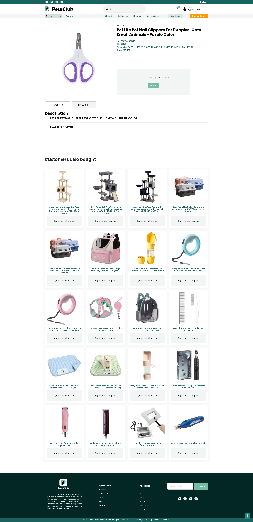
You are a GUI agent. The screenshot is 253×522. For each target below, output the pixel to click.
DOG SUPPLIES (147, 47)
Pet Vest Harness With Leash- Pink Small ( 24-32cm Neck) (106, 329)
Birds (142, 497)
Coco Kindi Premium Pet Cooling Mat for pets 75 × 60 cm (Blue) (64, 386)
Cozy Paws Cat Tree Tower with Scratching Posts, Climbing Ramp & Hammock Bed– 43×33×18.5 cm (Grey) (106, 210)
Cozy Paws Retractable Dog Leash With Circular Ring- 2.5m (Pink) (64, 329)
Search (201, 486)
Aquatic (143, 501)
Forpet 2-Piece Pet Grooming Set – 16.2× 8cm (189, 329)
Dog (141, 493)
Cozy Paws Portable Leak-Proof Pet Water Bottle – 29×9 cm (147, 386)
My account (104, 497)
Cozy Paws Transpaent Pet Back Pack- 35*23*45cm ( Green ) (147, 329)
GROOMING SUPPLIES (163, 47)
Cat (141, 489)
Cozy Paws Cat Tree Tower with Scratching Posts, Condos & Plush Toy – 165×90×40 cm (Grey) (147, 209)
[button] (105, 28)
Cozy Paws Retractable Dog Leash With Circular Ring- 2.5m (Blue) (188, 269)
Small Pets (144, 505)
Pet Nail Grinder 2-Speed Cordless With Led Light (188, 386)
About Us (137, 16)
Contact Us (123, 16)
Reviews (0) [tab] (83, 105)
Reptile (142, 509)
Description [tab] (58, 105)
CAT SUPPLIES (134, 47)
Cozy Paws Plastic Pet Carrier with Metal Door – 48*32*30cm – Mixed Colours (188, 209)
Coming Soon (152, 16)
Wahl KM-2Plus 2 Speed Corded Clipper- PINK (64, 444)
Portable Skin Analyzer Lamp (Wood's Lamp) (147, 444)
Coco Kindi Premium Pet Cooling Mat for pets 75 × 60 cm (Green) (105, 386)
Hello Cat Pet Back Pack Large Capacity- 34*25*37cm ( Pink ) (105, 269)
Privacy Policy (141, 520)
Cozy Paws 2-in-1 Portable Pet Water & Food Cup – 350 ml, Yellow (147, 269)
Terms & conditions (162, 520)
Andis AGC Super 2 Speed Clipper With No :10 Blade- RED (105, 444)
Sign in (191, 10)
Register (200, 10)
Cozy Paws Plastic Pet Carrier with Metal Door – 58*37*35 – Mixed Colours (64, 270)
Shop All (108, 16)
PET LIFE (121, 25)
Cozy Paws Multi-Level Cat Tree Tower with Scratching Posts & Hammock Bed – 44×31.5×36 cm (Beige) (64, 210)
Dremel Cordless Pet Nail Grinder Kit (188, 443)
